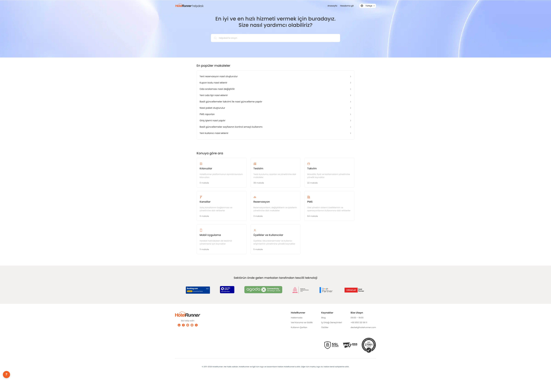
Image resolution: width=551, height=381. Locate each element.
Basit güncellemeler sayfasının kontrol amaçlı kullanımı (231, 126)
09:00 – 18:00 (357, 317)
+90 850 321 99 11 (359, 322)
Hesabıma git (347, 5)
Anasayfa (332, 5)
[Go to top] (544, 374)
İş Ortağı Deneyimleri (331, 322)
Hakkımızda (296, 317)
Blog (323, 317)
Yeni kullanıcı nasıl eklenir (214, 133)
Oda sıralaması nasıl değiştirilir (217, 89)
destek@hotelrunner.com (363, 327)
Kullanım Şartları (299, 327)
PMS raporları (207, 114)
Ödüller (324, 327)
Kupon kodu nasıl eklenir (213, 82)
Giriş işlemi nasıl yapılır (212, 120)
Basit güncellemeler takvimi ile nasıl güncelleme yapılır (231, 101)
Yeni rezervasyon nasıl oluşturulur (219, 76)
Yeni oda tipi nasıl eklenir (214, 95)
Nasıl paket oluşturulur (212, 108)
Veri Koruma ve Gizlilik (302, 322)
